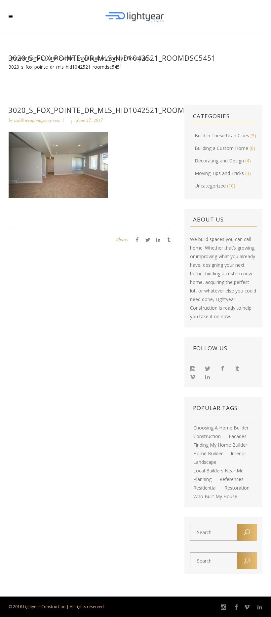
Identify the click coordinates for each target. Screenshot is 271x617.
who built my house (215, 496)
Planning (202, 479)
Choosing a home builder (221, 428)
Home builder (208, 454)
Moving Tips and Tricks (219, 173)
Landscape (204, 462)
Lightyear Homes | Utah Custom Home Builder (57, 58)
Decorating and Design (219, 160)
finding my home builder (220, 445)
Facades (238, 436)
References (231, 479)
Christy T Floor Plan (128, 58)
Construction (207, 436)
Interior (238, 454)
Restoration (237, 488)
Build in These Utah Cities (222, 135)
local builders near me (218, 471)
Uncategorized (210, 186)
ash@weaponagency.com (37, 120)
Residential (204, 488)
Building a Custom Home (221, 148)
